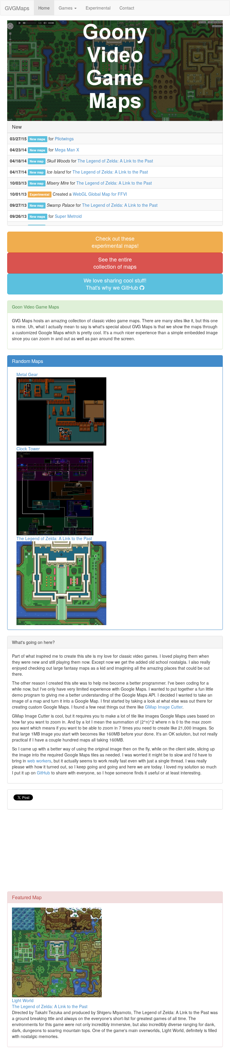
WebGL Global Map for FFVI (100, 194)
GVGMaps (17, 8)
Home (44, 8)
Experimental (98, 8)
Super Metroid (68, 216)
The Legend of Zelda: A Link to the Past (115, 161)
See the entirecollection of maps (115, 262)
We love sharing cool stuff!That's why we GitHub (115, 283)
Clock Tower (28, 449)
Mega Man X (67, 150)
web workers (39, 761)
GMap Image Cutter (163, 707)
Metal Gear (27, 374)
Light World (23, 1000)
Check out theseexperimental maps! (115, 241)
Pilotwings (64, 139)
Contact (126, 8)
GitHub (43, 773)
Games (66, 8)
